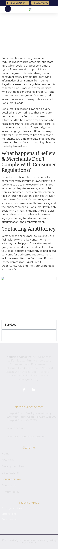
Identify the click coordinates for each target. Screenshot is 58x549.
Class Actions (10, 472)
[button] (55, 9)
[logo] (30, 9)
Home (5, 453)
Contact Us (9, 485)
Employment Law (13, 466)
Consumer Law (11, 479)
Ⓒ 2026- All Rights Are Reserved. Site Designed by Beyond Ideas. (29, 541)
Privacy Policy (10, 491)
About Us (7, 460)
